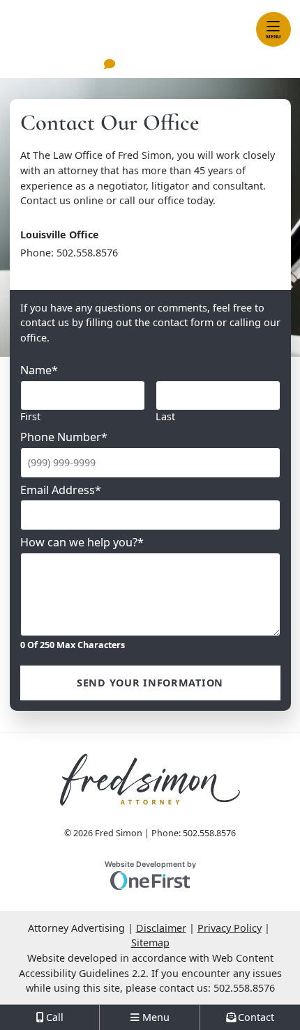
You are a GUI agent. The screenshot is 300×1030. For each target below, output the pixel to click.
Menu (273, 36)
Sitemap (150, 942)
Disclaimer (161, 928)
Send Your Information (150, 682)
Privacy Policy (229, 928)
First (30, 416)
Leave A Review (159, 65)
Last (165, 416)
